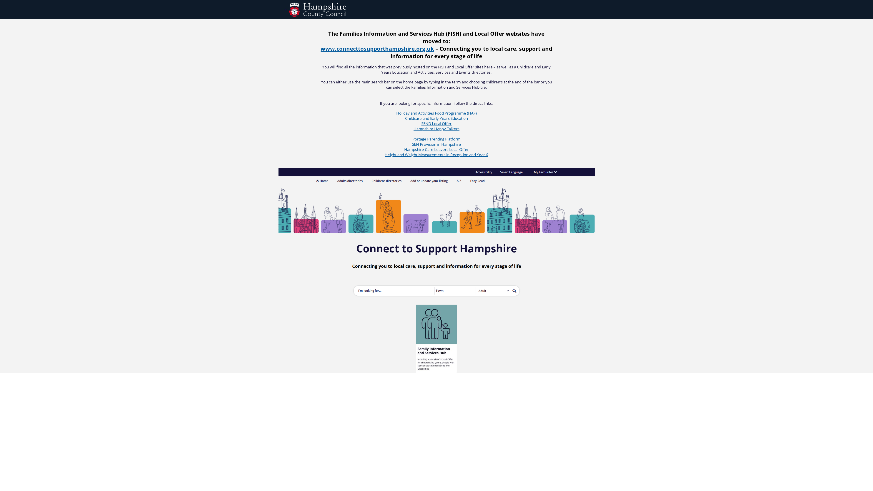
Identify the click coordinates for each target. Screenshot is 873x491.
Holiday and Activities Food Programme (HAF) (436, 113)
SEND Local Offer (436, 123)
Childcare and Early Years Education (436, 118)
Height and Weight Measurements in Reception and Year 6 (436, 154)
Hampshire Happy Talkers (436, 128)
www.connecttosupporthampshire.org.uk (377, 48)
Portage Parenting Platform (436, 139)
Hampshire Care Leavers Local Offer (436, 149)
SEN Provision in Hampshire (436, 144)
